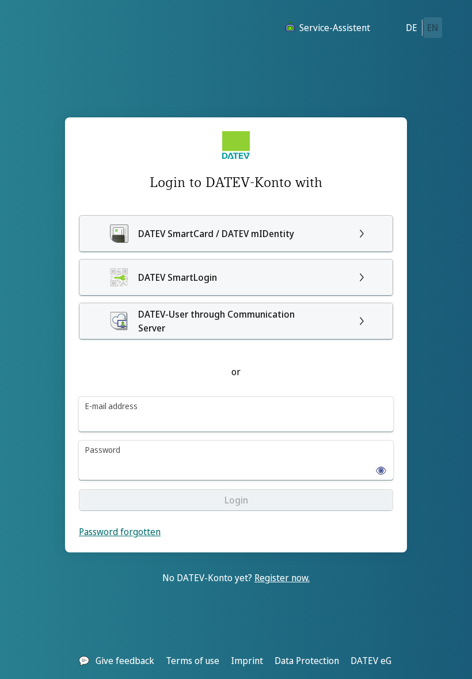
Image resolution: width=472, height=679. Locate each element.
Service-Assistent (334, 27)
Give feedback (125, 660)
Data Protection (307, 660)
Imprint (247, 660)
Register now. (282, 577)
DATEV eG (371, 660)
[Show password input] (377, 467)
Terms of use (192, 660)
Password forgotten (120, 531)
